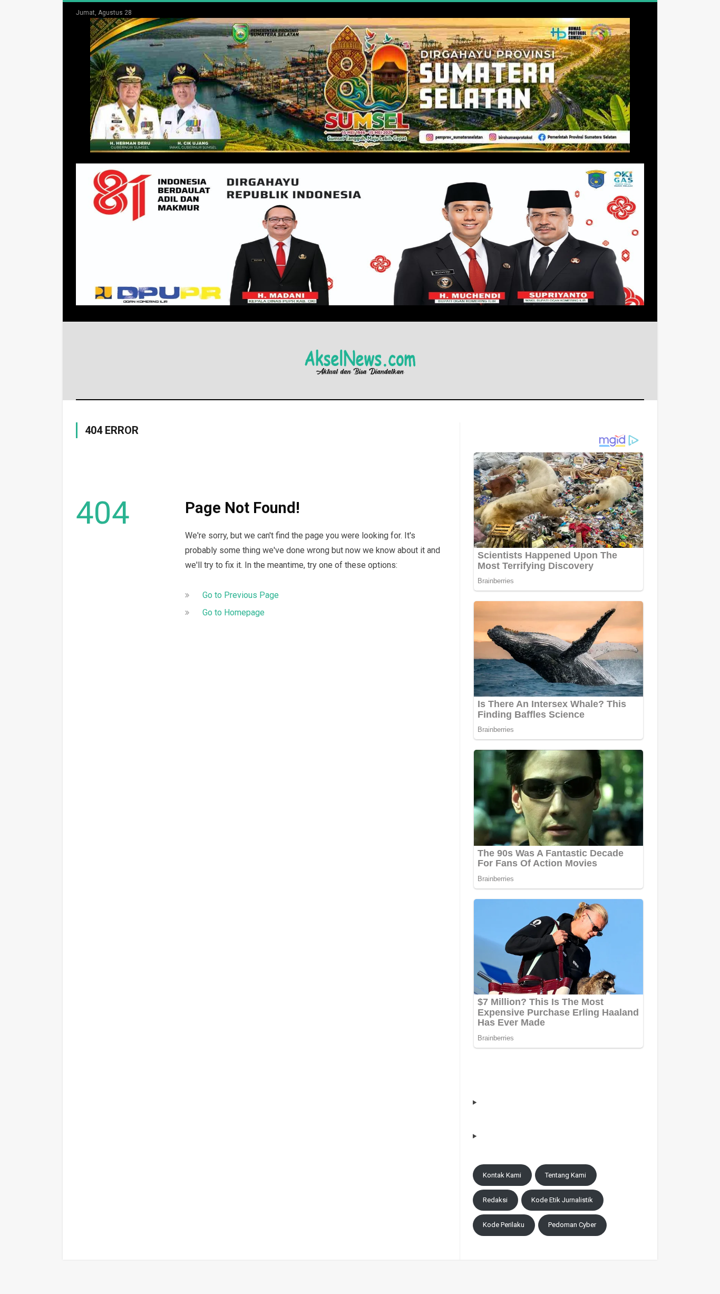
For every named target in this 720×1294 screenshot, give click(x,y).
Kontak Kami (502, 1175)
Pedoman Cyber (572, 1225)
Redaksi (495, 1200)
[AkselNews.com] (360, 360)
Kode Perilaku (503, 1225)
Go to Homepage (233, 612)
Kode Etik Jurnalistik (562, 1200)
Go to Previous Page (240, 595)
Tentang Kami (565, 1175)
